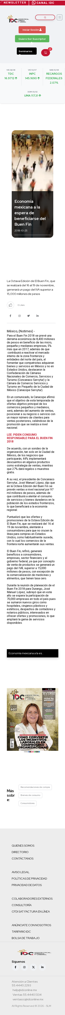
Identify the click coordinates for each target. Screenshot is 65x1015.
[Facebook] (15, 967)
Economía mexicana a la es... (26, 653)
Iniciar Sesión (31, 29)
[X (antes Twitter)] (33, 967)
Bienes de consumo (30, 795)
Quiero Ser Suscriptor (32, 38)
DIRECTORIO (20, 852)
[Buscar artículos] (45, 17)
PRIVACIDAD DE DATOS (27, 885)
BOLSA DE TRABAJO (26, 938)
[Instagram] (24, 967)
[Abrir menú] (59, 17)
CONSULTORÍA (22, 905)
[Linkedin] (42, 967)
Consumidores (27, 803)
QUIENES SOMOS (23, 846)
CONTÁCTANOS (22, 858)
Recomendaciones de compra (35, 787)
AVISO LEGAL (20, 872)
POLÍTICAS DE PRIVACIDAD (29, 878)
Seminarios (25, 51)
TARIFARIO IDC (21, 931)
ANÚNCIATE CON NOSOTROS (31, 925)
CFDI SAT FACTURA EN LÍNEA (31, 911)
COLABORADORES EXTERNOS (32, 899)
